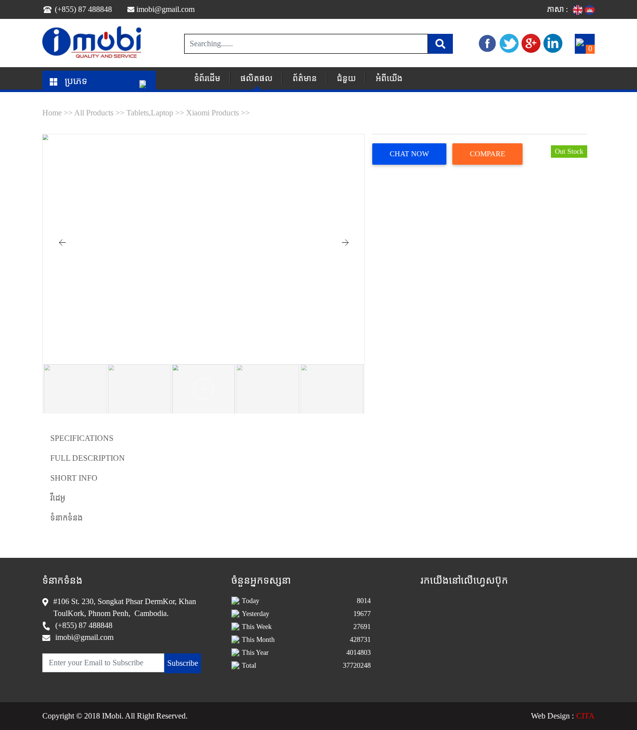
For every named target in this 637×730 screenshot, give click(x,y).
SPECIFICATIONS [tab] (81, 438)
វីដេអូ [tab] (57, 498)
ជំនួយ (346, 78)
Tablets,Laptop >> (155, 112)
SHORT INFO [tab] (74, 478)
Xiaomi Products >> (218, 112)
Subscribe (182, 663)
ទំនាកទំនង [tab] (66, 518)
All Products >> (100, 112)
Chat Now (409, 154)
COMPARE (487, 154)
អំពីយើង (389, 78)
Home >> (58, 112)
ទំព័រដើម (207, 78)
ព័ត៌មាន (305, 78)
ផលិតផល (256, 78)
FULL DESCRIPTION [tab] (87, 458)
